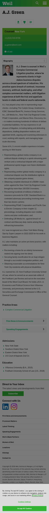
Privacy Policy (37, 495)
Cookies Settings (24, 502)
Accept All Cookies (24, 508)
